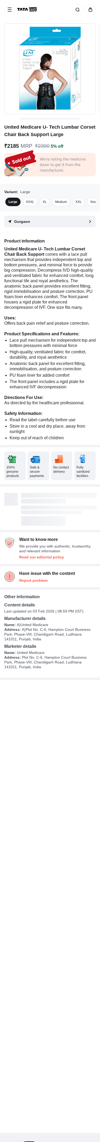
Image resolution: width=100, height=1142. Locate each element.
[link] (27, 9)
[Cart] (89, 9)
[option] (13, 202)
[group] (50, 68)
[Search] (76, 9)
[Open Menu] (9, 9)
